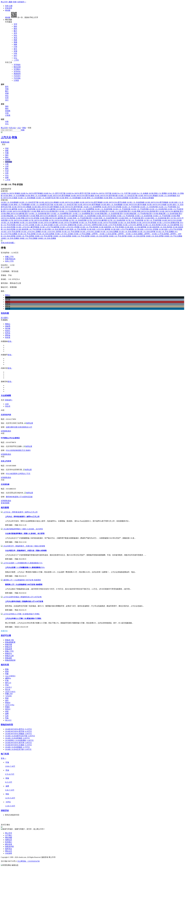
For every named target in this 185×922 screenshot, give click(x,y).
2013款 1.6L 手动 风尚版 (89, 227)
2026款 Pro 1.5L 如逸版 (139, 193)
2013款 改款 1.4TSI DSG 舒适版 (146, 229)
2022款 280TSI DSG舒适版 (111, 207)
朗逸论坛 (8, 653)
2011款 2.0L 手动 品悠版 (27, 234)
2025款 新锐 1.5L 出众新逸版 (36, 195)
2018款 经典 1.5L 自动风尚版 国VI (157, 218)
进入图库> (5, 318)
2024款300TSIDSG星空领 (14, 731)
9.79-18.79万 (9, 774)
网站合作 (8, 851)
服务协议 (8, 849)
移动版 (7, 10)
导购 (7, 89)
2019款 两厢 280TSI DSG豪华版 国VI (14, 213)
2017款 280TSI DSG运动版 (18, 220)
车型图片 (17, 69)
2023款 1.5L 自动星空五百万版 (41, 204)
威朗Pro (8, 678)
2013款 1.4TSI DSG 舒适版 (70, 227)
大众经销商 (6, 395)
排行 (15, 56)
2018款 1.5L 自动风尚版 (143, 216)
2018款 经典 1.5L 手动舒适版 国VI (80, 218)
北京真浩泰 (5, 484)
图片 (15, 31)
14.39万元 (28, 731)
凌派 (7, 711)
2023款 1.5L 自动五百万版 (29, 202)
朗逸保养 (8, 649)
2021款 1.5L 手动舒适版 (140, 209)
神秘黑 (7, 326)
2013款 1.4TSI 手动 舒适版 (112, 225)
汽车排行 (17, 76)
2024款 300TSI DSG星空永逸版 (82, 195)
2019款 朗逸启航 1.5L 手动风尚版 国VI (138, 213)
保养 (7, 177)
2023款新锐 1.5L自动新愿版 (15, 740)
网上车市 (4, 2)
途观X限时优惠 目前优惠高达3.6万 (19, 427)
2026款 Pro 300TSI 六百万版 (101, 193)
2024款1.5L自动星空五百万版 (16, 736)
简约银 (7, 328)
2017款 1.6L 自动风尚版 (116, 220)
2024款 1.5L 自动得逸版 (167, 195)
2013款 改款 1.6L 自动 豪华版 (135, 227)
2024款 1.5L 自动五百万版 (128, 195)
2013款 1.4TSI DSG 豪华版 (132, 225)
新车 (15, 49)
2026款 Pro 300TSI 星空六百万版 (78, 193)
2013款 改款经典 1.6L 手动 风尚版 (28, 229)
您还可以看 (6, 635)
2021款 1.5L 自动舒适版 (103, 209)
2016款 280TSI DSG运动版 (172, 220)
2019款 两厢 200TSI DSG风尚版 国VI (145, 211)
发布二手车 (9, 261)
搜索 (23, 130)
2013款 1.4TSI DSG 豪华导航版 (27, 227)
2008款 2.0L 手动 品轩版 (43, 236)
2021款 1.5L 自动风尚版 (158, 209)
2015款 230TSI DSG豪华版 (48, 222)
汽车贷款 (17, 78)
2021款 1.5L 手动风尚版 (122, 209)
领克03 (7, 709)
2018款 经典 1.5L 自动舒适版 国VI (106, 218)
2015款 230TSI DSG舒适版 (146, 222)
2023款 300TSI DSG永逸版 (156, 204)
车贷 (7, 171)
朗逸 (24, 128)
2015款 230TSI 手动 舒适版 (107, 222)
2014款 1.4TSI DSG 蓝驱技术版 (64, 225)
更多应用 (8, 8)
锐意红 (7, 331)
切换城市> (9, 400)
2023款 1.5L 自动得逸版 (136, 202)
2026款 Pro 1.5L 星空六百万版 (54, 193)
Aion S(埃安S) (10, 676)
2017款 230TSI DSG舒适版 (58, 220)
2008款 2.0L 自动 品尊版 (155, 236)
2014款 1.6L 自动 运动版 (44, 225)
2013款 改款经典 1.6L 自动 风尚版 (159, 227)
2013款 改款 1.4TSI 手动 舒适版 (170, 229)
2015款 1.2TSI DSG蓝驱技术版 (168, 222)
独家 (15, 44)
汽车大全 (12, 128)
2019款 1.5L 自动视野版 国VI (83, 213)
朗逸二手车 (9, 651)
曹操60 (7, 703)
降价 (15, 29)
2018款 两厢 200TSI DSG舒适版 (27, 218)
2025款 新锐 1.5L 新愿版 (158, 193)
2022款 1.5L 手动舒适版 (167, 207)
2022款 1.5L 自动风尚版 (149, 207)
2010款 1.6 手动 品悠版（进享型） (164, 234)
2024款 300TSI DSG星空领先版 (106, 195)
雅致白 (7, 324)
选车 (15, 33)
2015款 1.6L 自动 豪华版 (10, 222)
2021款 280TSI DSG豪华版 (46, 209)
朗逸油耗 (8, 658)
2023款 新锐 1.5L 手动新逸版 (19, 204)
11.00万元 (30, 740)
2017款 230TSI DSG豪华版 (97, 220)
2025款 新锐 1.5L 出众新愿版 (14, 195)
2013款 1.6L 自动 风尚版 (152, 225)
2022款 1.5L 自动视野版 (92, 207)
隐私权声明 (9, 846)
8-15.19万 (8, 782)
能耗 (7, 168)
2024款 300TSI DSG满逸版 (148, 195)
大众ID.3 (8, 687)
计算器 (16, 80)
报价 (15, 26)
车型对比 (17, 71)
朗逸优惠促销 (10, 660)
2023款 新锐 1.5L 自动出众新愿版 (115, 198)
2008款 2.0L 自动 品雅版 (47, 238)
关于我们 (8, 835)
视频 (15, 42)
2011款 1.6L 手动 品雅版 (165, 231)
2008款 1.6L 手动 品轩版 (118, 236)
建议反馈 (8, 844)
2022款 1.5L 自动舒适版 (26, 209)
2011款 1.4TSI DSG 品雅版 (31, 231)
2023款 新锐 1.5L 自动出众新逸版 (141, 198)
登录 (7, 6)
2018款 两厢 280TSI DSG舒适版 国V (43, 216)
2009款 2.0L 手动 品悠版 (25, 236)
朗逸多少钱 (9, 640)
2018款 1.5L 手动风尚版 (125, 216)
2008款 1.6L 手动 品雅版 (28, 238)
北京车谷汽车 (6, 415)
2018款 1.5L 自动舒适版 (87, 216)
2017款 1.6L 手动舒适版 (152, 220)
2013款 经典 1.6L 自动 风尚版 (53, 229)
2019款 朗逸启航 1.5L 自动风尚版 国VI (109, 213)
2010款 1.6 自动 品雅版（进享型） (138, 234)
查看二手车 (9, 257)
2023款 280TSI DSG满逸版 (49, 202)
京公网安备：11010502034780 (28, 861)
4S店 (7, 404)
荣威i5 (7, 707)
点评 (7, 166)
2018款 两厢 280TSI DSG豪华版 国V (53, 218)
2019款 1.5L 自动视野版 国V (61, 213)
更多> (10, 341)
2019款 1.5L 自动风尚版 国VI (40, 213)
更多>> (3, 758)
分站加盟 (8, 853)
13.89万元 (28, 734)
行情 (15, 47)
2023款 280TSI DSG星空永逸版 (114, 202)
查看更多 (4, 631)
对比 (15, 35)
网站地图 (8, 837)
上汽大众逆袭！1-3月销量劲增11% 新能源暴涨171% (25, 567)
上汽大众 (6, 137)
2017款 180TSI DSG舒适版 (38, 220)
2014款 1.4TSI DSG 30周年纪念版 (89, 225)
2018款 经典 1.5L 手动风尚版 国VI (131, 218)
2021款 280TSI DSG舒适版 (66, 209)
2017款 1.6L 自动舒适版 (78, 220)
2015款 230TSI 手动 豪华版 (68, 222)
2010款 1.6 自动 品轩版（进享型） (112, 234)
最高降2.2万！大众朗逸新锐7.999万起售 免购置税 (23, 584)
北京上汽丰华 (6, 461)
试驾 (2, 431)
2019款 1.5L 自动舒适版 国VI (120, 211)
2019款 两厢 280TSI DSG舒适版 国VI (45, 211)
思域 (7, 685)
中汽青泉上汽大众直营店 (10, 438)
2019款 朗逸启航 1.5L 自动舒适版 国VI (167, 213)
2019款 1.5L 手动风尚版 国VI (70, 211)
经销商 (7, 111)
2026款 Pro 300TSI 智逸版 (10, 193)
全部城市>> (21, 2)
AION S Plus (9, 705)
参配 (7, 150)
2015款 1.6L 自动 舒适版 (28, 222)
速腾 (7, 713)
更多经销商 (5, 503)
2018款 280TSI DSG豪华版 (68, 216)
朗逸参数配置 (10, 642)
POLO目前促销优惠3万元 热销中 (18, 450)
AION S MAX (10, 692)
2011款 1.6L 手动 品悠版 (70, 231)
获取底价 (7, 431)
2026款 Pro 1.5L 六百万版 (121, 193)
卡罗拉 (8, 802)
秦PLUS (8, 683)
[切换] (14, 2)
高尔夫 (7, 689)
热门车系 (5, 754)
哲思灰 (7, 333)
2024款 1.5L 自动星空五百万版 (47, 198)
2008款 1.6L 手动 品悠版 (81, 236)
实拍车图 (5, 313)
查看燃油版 (5, 142)
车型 (15, 24)
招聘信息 (8, 840)
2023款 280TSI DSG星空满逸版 (156, 202)
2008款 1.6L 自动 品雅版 (10, 238)
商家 (15, 40)
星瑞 (7, 671)
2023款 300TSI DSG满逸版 (21, 207)
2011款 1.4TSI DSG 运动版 (90, 231)
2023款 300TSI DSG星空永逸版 (134, 204)
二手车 (16, 60)
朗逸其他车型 (7, 724)
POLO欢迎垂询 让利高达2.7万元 (18, 473)
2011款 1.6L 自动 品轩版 (146, 231)
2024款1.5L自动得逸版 (13, 738)
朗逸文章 (8, 647)
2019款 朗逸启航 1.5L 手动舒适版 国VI (15, 216)
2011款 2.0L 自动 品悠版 (45, 234)
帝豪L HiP (9, 694)
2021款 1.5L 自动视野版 (85, 209)
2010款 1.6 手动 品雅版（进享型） (86, 234)
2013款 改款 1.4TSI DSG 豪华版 (98, 229)
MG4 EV (8, 720)
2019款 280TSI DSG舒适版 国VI (19, 211)
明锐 (7, 794)
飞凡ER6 (8, 696)
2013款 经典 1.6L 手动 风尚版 (75, 229)
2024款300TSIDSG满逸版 (14, 734)
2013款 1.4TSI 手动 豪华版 (49, 227)
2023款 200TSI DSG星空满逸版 (91, 202)
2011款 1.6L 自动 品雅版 (109, 231)
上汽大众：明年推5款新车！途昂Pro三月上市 (22, 516)
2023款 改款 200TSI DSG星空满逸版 (45, 207)
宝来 (7, 716)
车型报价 (17, 65)
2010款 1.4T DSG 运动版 (64, 234)
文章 (7, 164)
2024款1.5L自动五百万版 (14, 749)
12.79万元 (26, 747)
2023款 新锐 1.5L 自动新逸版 (70, 198)
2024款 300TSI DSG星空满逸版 (58, 195)
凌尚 (7, 700)
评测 (15, 51)
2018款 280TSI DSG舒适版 (106, 216)
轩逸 (7, 680)
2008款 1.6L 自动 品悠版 (62, 236)
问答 (15, 53)
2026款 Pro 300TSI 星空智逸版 (31, 193)
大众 (19, 128)
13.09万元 (31, 736)
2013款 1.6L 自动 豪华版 (170, 225)
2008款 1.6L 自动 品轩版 (136, 236)
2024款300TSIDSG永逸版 (14, 745)
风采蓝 (7, 337)
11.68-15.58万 (10, 806)
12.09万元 (26, 738)
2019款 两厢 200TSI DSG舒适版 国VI (95, 211)
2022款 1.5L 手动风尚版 (131, 207)
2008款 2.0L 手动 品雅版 (173, 236)
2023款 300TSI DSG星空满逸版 (89, 204)
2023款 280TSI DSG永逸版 (69, 202)
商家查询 (17, 74)
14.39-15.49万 (10, 798)
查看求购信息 (10, 259)
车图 (7, 153)
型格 (7, 718)
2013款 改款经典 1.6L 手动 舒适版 (111, 227)
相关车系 (5, 665)
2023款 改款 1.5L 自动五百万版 (65, 204)
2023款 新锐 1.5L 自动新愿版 (92, 198)
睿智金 (7, 335)
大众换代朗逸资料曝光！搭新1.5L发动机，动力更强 (24, 533)
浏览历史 (5, 810)
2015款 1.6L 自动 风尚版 (127, 222)
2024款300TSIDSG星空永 (14, 729)
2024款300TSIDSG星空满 (14, 743)
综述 (7, 148)
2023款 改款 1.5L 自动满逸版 (112, 204)
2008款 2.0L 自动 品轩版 (99, 236)
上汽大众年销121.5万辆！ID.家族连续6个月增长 (23, 618)
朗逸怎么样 (9, 656)
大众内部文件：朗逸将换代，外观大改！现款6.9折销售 (26, 550)
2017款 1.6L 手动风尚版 (134, 220)
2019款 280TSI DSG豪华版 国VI (171, 211)
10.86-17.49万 (10, 766)
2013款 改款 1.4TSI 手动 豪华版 (122, 229)
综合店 (7, 406)
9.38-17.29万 (9, 790)
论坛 (15, 58)
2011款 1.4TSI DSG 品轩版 (51, 231)
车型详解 (8, 162)
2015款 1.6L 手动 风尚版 (88, 222)
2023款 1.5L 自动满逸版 (10, 202)
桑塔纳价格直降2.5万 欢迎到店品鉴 (19, 497)
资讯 (15, 38)
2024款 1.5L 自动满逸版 (26, 198)
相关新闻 (5, 507)
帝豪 (7, 674)
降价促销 (17, 67)
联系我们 (8, 842)
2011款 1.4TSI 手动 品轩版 (11, 231)
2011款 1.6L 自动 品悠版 (128, 231)
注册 (10, 6)
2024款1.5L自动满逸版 (13, 747)
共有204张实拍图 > (8, 243)
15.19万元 (28, 729)
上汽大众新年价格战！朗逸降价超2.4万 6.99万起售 (24, 601)
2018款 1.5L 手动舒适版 (162, 216)
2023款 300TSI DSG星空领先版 (71, 207)
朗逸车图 (8, 644)
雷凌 (7, 698)
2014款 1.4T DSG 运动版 (25, 225)
